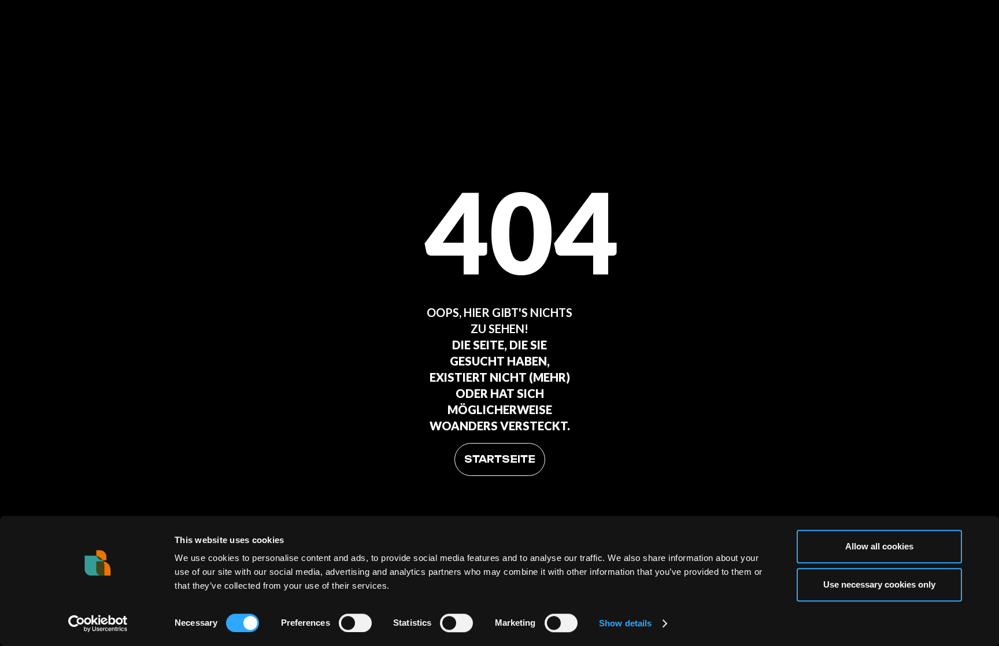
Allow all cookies (879, 546)
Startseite (499, 459)
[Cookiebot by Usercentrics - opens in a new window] (98, 623)
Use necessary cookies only (879, 584)
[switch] (355, 623)
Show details (625, 623)
